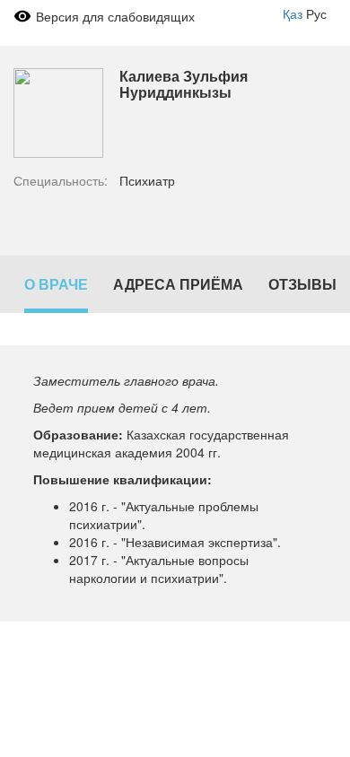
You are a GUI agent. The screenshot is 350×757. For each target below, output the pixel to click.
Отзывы (302, 284)
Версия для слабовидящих (115, 16)
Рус (316, 13)
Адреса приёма (178, 284)
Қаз (292, 13)
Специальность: (60, 180)
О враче (56, 284)
